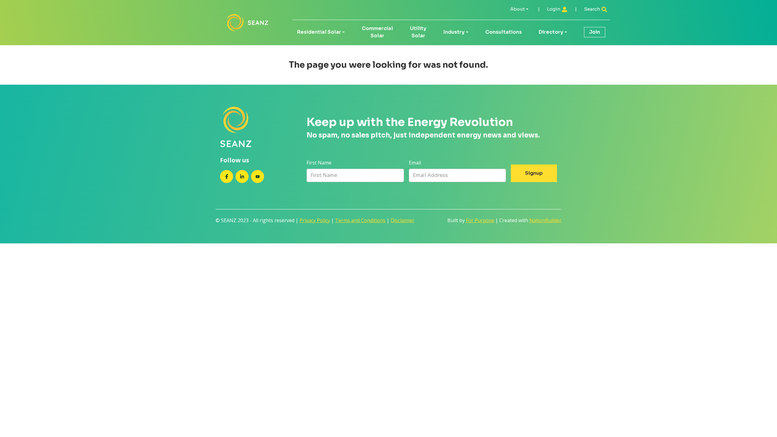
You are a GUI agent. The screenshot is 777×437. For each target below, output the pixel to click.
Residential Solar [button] (319, 32)
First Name (319, 162)
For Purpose (480, 220)
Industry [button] (454, 32)
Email (415, 162)
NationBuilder (545, 220)
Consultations (503, 32)
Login (554, 9)
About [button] (517, 9)
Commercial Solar (377, 32)
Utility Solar (418, 32)
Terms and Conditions (360, 220)
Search (592, 9)
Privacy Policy (315, 220)
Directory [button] (551, 32)
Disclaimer (402, 220)
